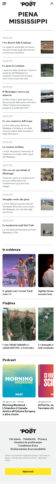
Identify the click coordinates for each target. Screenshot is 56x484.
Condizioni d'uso (28, 445)
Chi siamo (15, 439)
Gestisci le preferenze (28, 442)
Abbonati (28, 471)
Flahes (8, 303)
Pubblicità (29, 439)
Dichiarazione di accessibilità (28, 449)
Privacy (42, 439)
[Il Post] (28, 3)
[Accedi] (52, 3)
